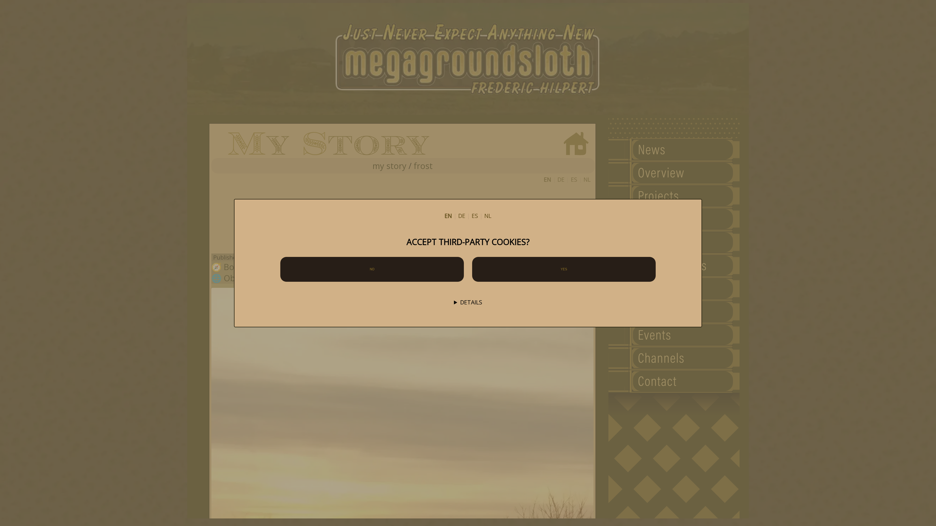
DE (461, 216)
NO (372, 269)
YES (564, 269)
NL (487, 216)
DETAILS (471, 302)
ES (475, 216)
